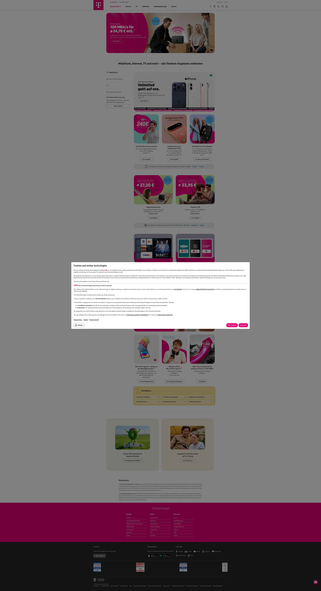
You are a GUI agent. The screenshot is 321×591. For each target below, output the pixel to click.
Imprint (85, 320)
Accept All (243, 325)
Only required (232, 325)
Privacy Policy (78, 320)
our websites (178, 289)
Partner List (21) (94, 320)
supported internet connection (205, 289)
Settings (80, 325)
